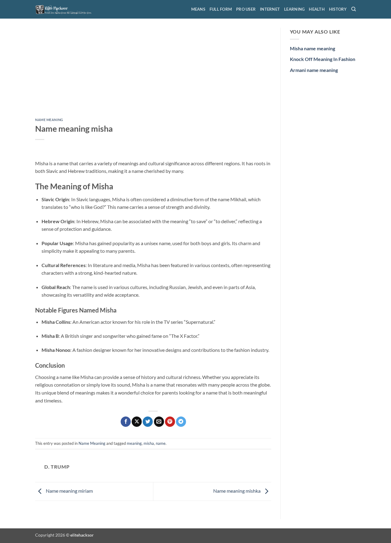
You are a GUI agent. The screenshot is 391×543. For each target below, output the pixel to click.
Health (317, 9)
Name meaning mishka (237, 491)
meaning (134, 443)
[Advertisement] (153, 73)
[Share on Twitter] (148, 421)
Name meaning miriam (69, 491)
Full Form (221, 9)
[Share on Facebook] (126, 421)
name (161, 443)
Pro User (246, 9)
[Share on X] (137, 421)
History (338, 9)
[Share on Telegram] (181, 421)
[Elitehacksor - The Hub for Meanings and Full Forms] (65, 9)
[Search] (353, 9)
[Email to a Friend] (159, 421)
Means (198, 9)
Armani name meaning (314, 70)
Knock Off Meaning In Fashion (322, 59)
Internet (270, 9)
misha (149, 443)
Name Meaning (49, 120)
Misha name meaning (312, 48)
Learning (294, 9)
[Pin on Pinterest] (170, 421)
